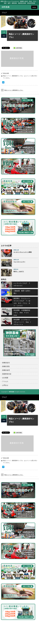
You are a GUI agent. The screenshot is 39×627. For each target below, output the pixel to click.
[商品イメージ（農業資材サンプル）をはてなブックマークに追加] (3, 83)
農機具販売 (6, 362)
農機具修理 (6, 370)
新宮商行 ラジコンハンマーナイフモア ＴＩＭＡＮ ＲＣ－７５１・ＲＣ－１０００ (22, 302)
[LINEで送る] (18, 48)
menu (34, 7)
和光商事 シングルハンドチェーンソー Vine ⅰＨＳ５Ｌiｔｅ (22, 322)
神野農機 (11, 392)
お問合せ (5, 385)
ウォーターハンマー (19, 262)
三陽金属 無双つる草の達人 (22, 292)
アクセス (5, 381)
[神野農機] (9, 7)
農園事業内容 (6, 374)
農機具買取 (6, 366)
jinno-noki (6, 73)
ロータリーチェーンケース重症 (23, 252)
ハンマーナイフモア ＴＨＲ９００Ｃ (22, 284)
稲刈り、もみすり (19, 271)
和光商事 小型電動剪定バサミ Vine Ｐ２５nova (22, 312)
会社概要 (5, 377)
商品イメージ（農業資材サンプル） (13, 90)
